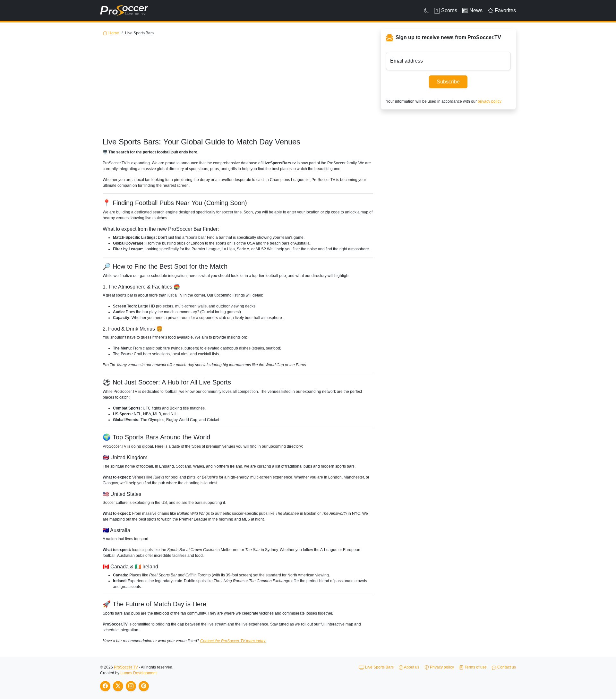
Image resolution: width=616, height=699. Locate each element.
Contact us (506, 667)
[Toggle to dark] (426, 10)
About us (411, 667)
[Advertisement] (240, 89)
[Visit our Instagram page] (131, 686)
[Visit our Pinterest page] (144, 686)
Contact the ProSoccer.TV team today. (233, 641)
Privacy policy (441, 667)
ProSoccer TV (126, 667)
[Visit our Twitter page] (118, 686)
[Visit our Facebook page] (105, 686)
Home (113, 33)
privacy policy (489, 101)
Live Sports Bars (379, 667)
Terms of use (475, 667)
